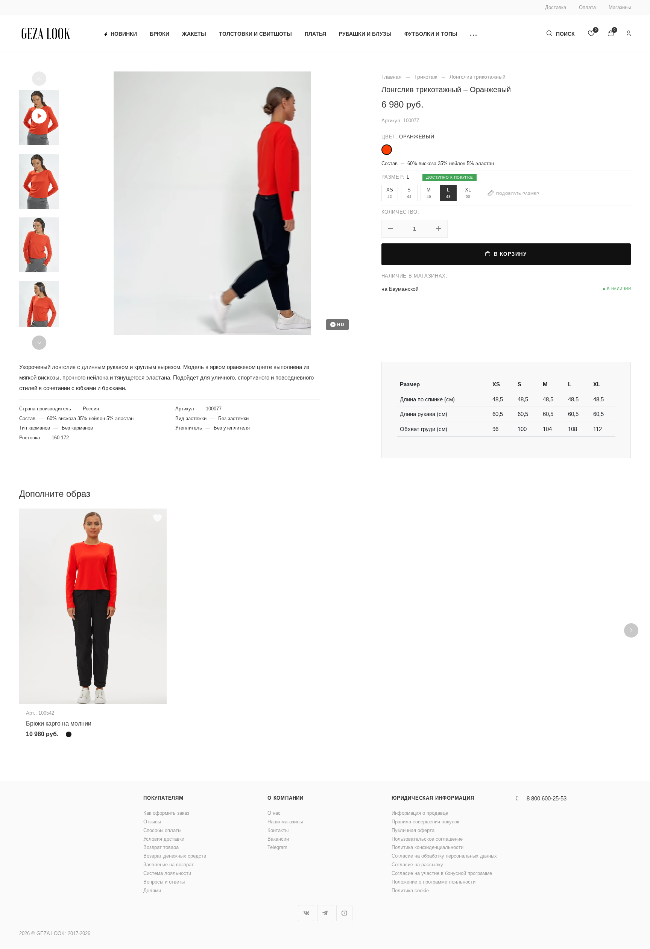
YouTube (344, 913)
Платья (315, 34)
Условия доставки (163, 839)
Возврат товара (161, 847)
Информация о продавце (420, 813)
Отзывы (152, 821)
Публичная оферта (413, 830)
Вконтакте (306, 913)
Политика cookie (410, 890)
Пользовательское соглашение (427, 839)
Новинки (124, 34)
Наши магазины (285, 821)
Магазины (620, 7)
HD (340, 324)
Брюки (159, 34)
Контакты (278, 830)
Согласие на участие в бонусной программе (442, 873)
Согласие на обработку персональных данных (444, 856)
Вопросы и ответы (164, 882)
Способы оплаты (162, 830)
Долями (152, 890)
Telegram (277, 847)
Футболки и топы (430, 34)
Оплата (587, 7)
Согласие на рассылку (417, 864)
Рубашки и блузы (365, 34)
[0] (591, 34)
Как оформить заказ (166, 813)
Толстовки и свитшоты (255, 34)
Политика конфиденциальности (427, 847)
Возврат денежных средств (174, 856)
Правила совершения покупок (425, 821)
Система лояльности (167, 873)
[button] (473, 34)
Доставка (555, 7)
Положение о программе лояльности (433, 882)
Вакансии (278, 839)
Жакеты (194, 34)
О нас (274, 813)
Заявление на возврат (168, 864)
